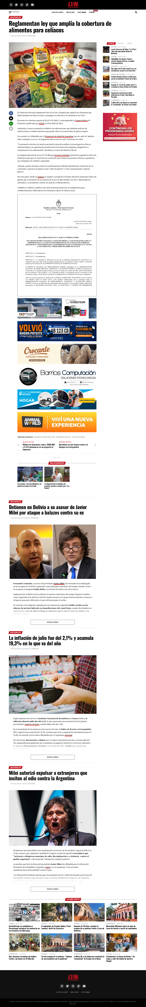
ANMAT (40, 177)
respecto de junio (32, 724)
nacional (68, 735)
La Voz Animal (81, 12)
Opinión (92, 11)
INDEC (42, 123)
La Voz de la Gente (57, 12)
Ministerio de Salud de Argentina (59, 136)
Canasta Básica (81, 120)
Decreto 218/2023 (61, 155)
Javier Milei (59, 583)
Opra (48, 867)
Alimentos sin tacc (64, 437)
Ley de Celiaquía (79, 437)
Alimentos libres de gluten (45, 437)
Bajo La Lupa (70, 12)
